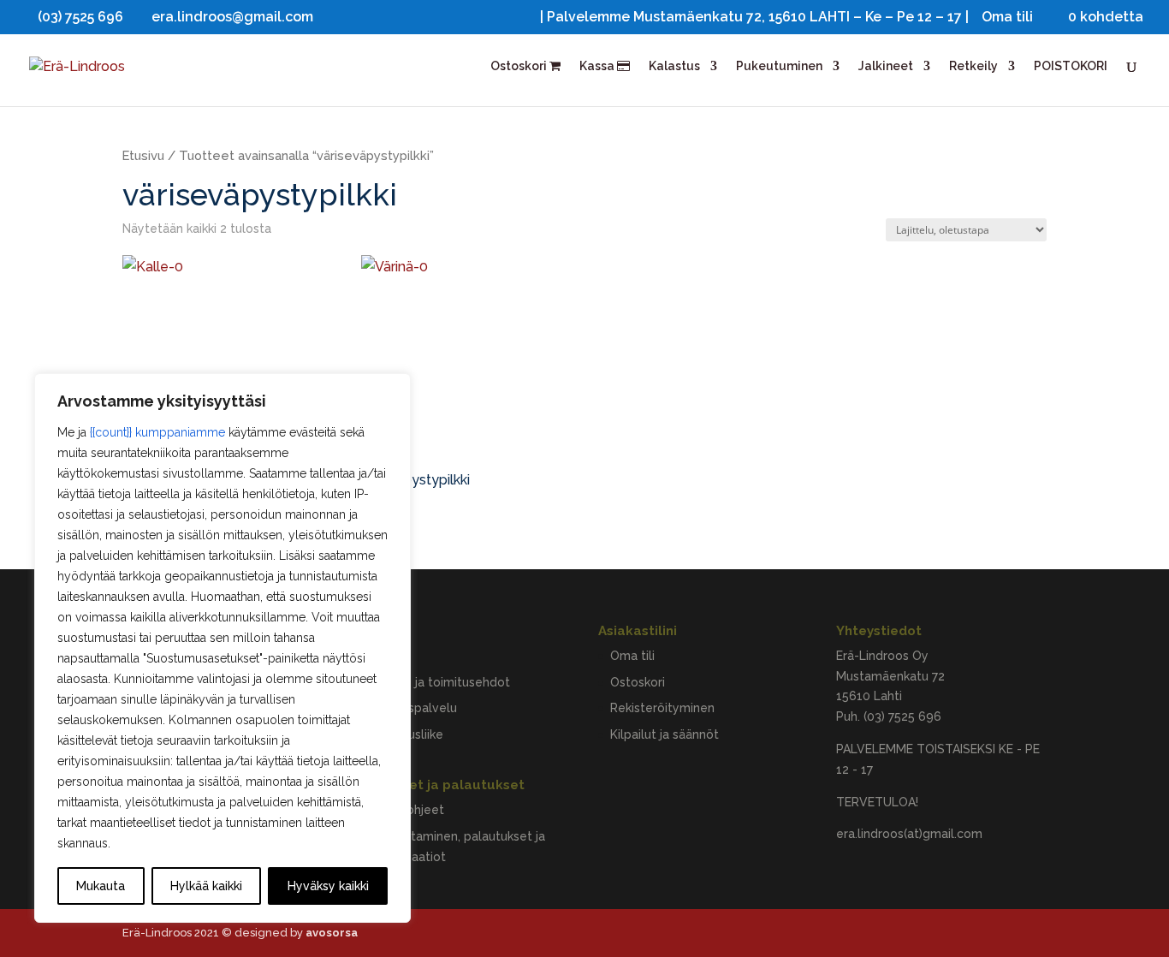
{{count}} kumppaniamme (157, 432)
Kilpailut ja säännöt (664, 734)
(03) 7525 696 (902, 716)
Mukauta (100, 886)
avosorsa (332, 932)
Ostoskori (519, 66)
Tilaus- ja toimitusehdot (441, 682)
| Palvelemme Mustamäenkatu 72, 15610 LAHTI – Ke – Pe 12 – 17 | (754, 17)
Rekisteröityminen (662, 708)
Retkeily (973, 66)
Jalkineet (885, 66)
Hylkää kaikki (206, 886)
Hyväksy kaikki (328, 886)
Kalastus (674, 66)
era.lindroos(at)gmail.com (909, 834)
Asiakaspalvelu (414, 708)
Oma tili (1007, 17)
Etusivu (143, 155)
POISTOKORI (1070, 66)
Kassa (598, 66)
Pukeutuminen (779, 66)
